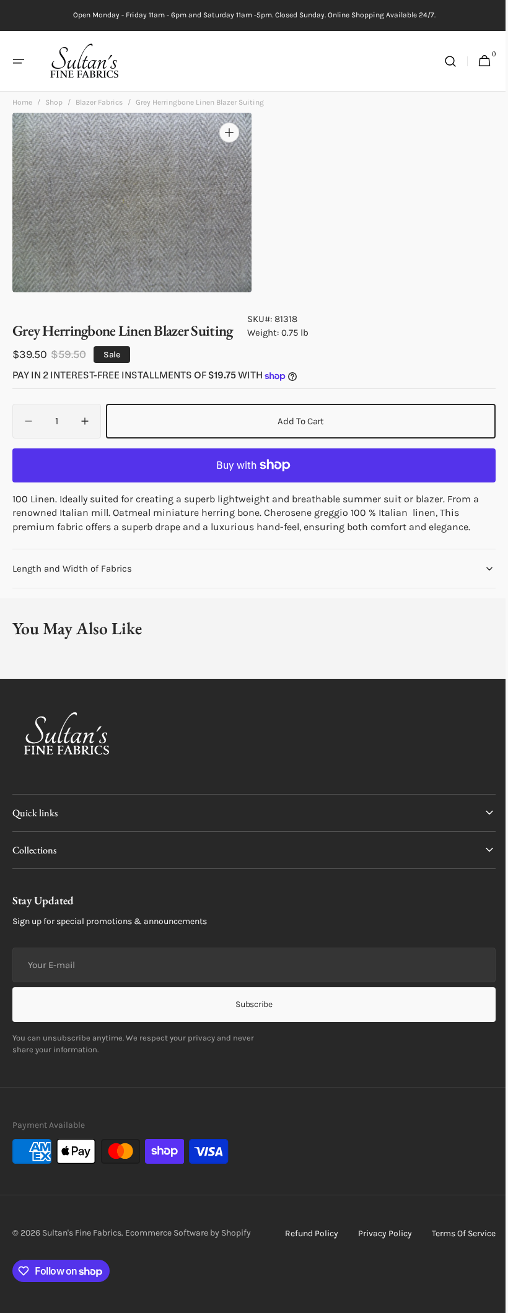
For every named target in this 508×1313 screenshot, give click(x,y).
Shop (54, 106)
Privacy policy (376, 1233)
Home (22, 106)
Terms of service (454, 1233)
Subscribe (249, 1004)
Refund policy (302, 1233)
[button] (18, 61)
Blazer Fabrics (99, 106)
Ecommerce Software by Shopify (188, 1233)
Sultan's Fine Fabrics (81, 1233)
